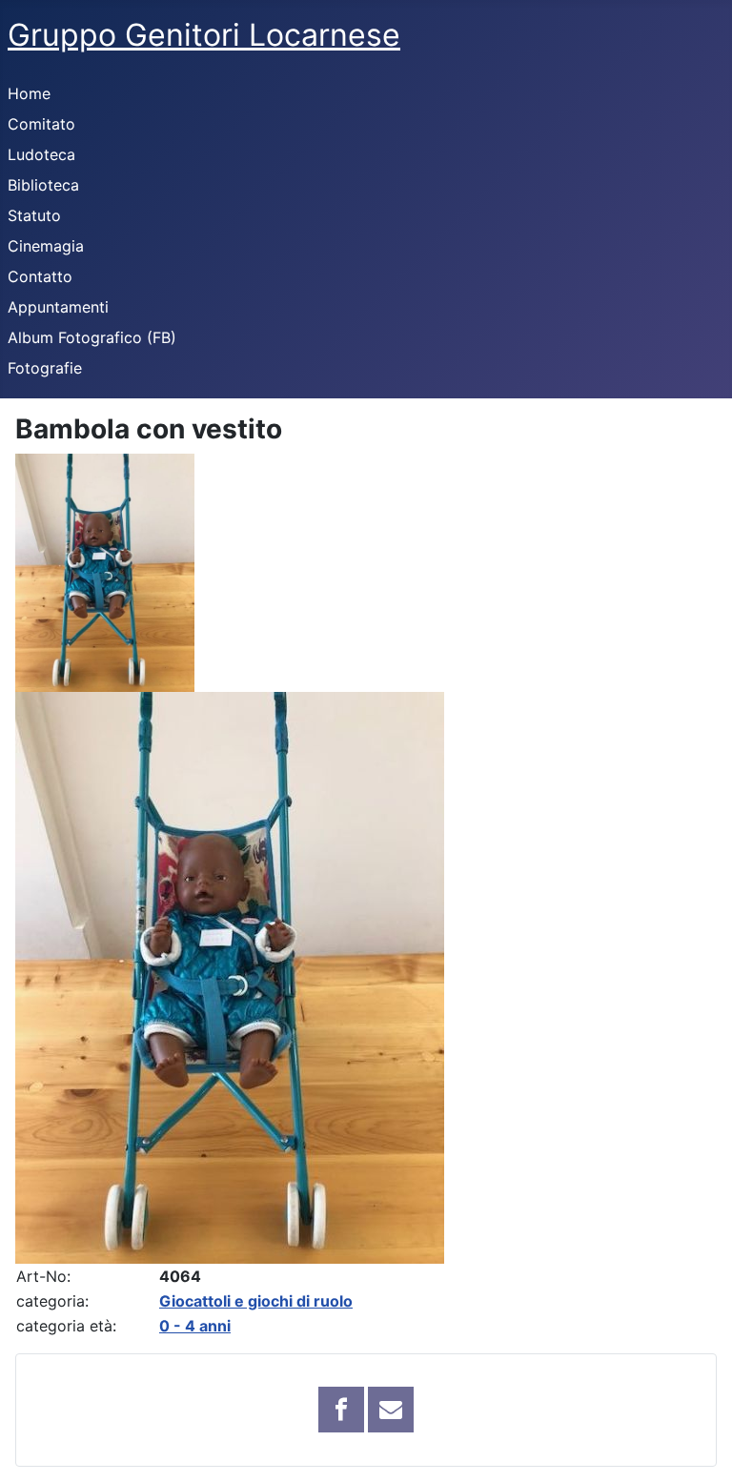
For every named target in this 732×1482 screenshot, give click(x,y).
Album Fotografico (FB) (92, 337)
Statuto (34, 215)
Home (29, 93)
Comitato (41, 123)
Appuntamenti (58, 306)
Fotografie (45, 367)
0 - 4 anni (195, 1325)
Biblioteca (43, 184)
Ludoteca (41, 154)
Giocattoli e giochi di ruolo (256, 1300)
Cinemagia (46, 245)
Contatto (40, 276)
